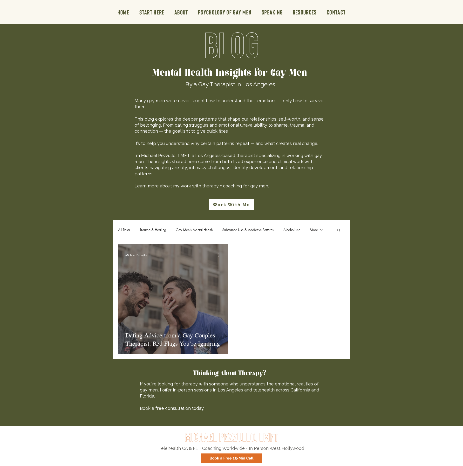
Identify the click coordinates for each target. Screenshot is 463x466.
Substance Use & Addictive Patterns (248, 229)
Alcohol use (291, 229)
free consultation (173, 408)
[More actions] (220, 255)
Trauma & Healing (153, 229)
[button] (305, 12)
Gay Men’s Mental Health (194, 229)
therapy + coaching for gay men (235, 185)
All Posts (124, 229)
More (314, 229)
